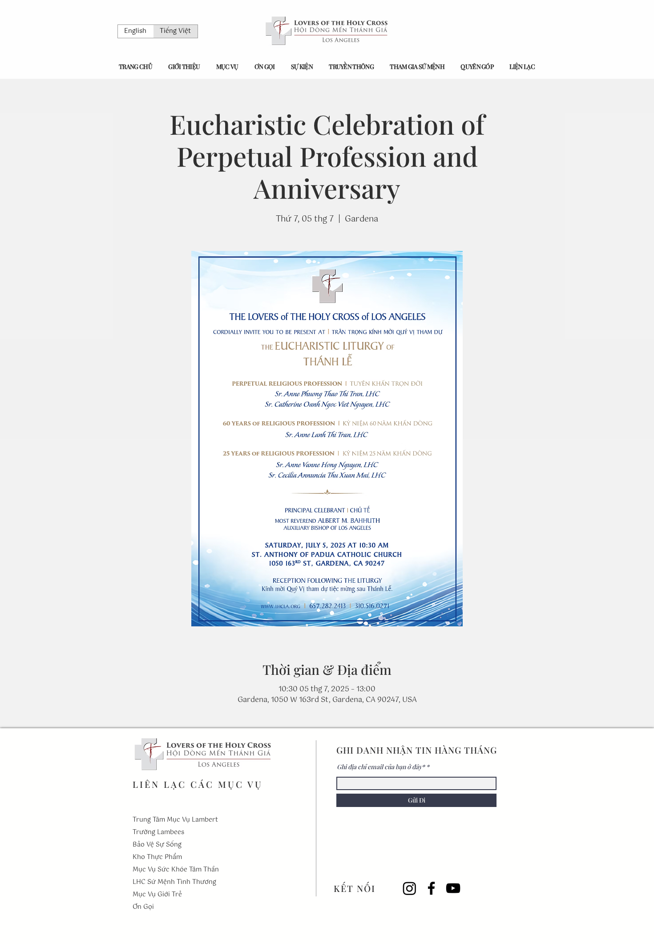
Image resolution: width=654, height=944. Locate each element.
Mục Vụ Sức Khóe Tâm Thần (176, 869)
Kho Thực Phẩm (157, 857)
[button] (184, 66)
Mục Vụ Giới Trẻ (157, 894)
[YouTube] (453, 888)
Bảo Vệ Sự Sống (157, 844)
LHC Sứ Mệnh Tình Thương (174, 882)
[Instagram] (409, 888)
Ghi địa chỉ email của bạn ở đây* (381, 767)
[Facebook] (431, 888)
